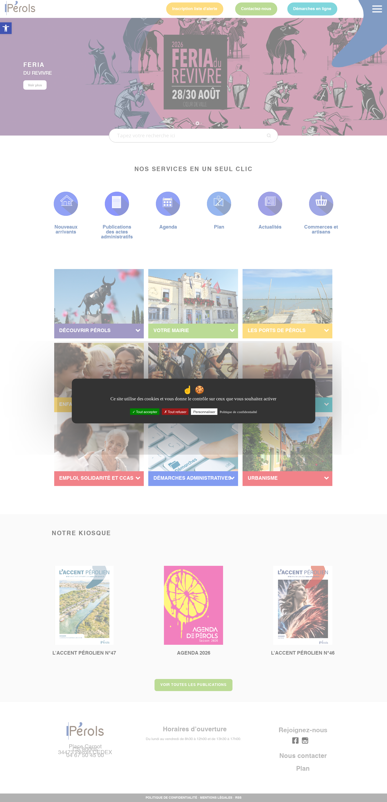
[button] (6, 28)
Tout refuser (176, 411)
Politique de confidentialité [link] (238, 412)
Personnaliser (204, 411)
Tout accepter (146, 411)
